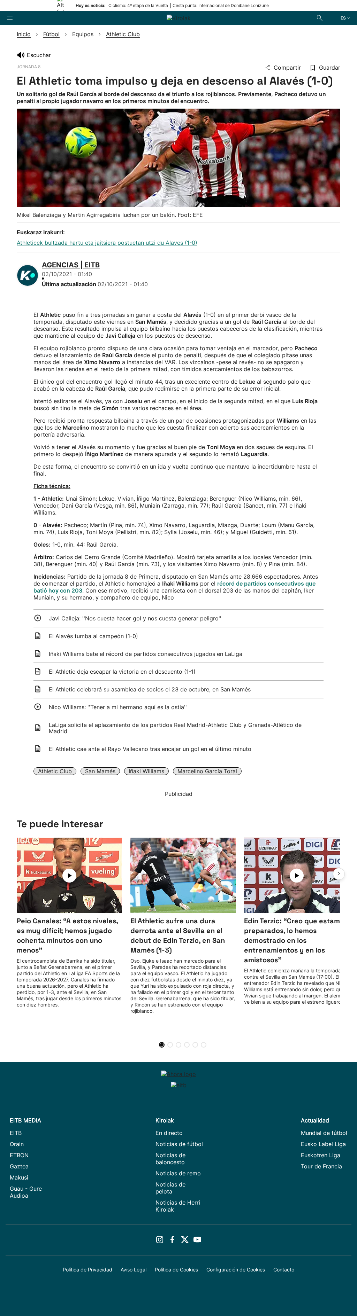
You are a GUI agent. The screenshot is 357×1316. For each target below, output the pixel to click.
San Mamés (100, 771)
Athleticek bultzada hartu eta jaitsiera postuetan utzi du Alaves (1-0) (107, 242)
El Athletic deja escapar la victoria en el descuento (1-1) (122, 671)
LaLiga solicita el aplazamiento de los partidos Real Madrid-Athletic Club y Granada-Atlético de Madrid (175, 728)
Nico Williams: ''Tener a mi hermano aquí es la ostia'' (118, 707)
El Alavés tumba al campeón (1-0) (93, 636)
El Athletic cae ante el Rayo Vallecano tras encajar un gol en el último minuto (150, 748)
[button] (339, 874)
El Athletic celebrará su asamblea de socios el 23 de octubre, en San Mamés (150, 689)
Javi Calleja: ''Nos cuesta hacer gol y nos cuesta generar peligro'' (135, 618)
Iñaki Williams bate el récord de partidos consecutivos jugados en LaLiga (145, 653)
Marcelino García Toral (207, 771)
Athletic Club (55, 771)
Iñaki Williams (146, 771)
